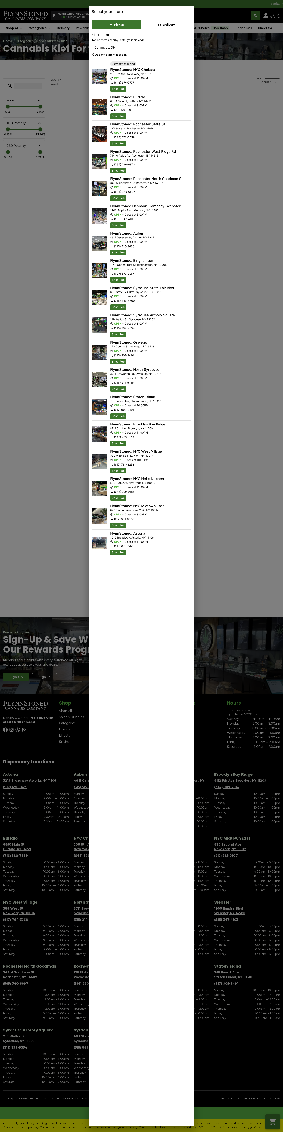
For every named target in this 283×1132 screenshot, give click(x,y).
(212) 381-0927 (124, 519)
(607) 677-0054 (124, 273)
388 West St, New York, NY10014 (131, 455)
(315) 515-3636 (124, 246)
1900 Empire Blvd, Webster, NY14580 (134, 210)
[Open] (188, 47)
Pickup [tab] (119, 24)
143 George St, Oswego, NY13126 (132, 346)
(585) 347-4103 (124, 219)
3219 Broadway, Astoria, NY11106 (132, 537)
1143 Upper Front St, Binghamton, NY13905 (138, 264)
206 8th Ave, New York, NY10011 (131, 74)
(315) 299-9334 (124, 328)
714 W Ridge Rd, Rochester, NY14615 (134, 155)
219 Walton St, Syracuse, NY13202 (132, 319)
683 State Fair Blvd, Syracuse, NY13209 (136, 292)
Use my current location (111, 54)
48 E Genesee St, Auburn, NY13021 (133, 237)
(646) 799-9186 (124, 491)
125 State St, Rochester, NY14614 (132, 128)
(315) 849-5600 (124, 300)
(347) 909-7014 (124, 437)
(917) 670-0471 (124, 546)
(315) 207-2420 (124, 355)
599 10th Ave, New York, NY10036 (132, 482)
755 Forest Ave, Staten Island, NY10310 (135, 401)
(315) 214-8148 (124, 382)
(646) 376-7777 (124, 82)
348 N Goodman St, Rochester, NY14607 (136, 183)
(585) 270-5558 (124, 137)
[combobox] (138, 47)
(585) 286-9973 (124, 164)
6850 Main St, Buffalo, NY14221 (130, 101)
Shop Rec (118, 88)
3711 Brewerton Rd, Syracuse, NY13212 (135, 373)
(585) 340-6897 (124, 191)
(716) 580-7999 (124, 110)
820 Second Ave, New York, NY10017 (134, 510)
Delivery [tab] (169, 24)
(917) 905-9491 (124, 409)
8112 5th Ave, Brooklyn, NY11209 (131, 428)
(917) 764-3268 (124, 464)
